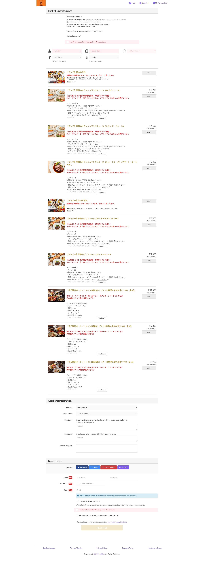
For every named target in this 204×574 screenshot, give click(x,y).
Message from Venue (74, 16)
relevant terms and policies (117, 522)
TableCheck (123, 467)
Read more (102, 118)
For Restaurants (49, 548)
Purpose (69, 407)
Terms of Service (76, 548)
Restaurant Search (155, 548)
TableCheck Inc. (99, 554)
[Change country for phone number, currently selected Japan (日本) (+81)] (79, 484)
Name (68, 478)
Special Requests (66, 446)
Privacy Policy (101, 548)
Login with (68, 468)
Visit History (67, 414)
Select (149, 73)
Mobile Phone (65, 484)
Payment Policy (128, 548)
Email (68, 490)
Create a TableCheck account (89, 501)
